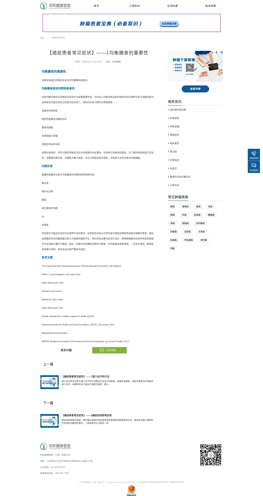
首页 (42, 38)
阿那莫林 (158, 482)
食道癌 (197, 215)
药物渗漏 (174, 126)
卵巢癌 (173, 231)
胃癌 (210, 206)
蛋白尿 (173, 151)
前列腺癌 (200, 223)
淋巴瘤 (203, 240)
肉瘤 (172, 248)
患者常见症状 (58, 37)
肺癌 (172, 206)
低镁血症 (174, 160)
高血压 (173, 168)
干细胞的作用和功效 (176, 482)
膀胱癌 (185, 223)
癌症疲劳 (174, 143)
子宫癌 (201, 231)
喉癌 (198, 206)
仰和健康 (116, 61)
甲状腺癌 (188, 240)
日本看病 (150, 482)
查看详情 (195, 89)
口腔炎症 (174, 185)
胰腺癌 (211, 215)
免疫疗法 (165, 482)
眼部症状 (174, 135)
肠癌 (172, 215)
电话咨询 (254, 158)
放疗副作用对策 (178, 109)
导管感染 (174, 118)
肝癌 (184, 215)
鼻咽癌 (185, 206)
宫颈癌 (187, 231)
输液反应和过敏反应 (180, 176)
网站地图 (143, 482)
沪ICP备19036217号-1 (131, 482)
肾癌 (172, 223)
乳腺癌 (173, 240)
